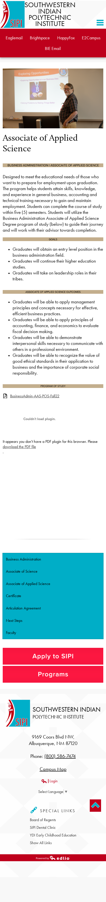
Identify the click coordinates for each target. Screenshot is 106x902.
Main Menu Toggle (100, 22)
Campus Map (53, 769)
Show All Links (41, 842)
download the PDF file (19, 446)
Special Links (56, 810)
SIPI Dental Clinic (43, 827)
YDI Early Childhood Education (53, 835)
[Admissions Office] (53, 663)
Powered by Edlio (13, 860)
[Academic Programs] (53, 674)
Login (49, 781)
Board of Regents (43, 819)
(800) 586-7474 (60, 756)
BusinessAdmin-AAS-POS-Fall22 (34, 396)
